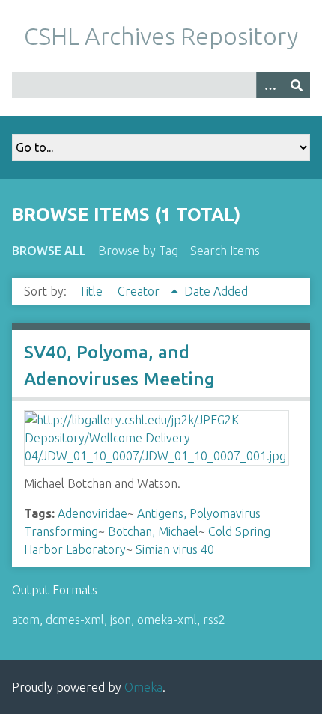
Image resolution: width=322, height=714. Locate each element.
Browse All (49, 250)
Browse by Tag (138, 250)
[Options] (269, 85)
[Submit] (296, 85)
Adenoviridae (92, 513)
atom (26, 619)
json (120, 619)
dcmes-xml (75, 619)
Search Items (225, 250)
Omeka (143, 687)
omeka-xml (167, 619)
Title (92, 291)
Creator (140, 291)
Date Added (216, 291)
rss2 (214, 619)
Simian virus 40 (175, 549)
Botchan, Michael (153, 531)
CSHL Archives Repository (161, 35)
